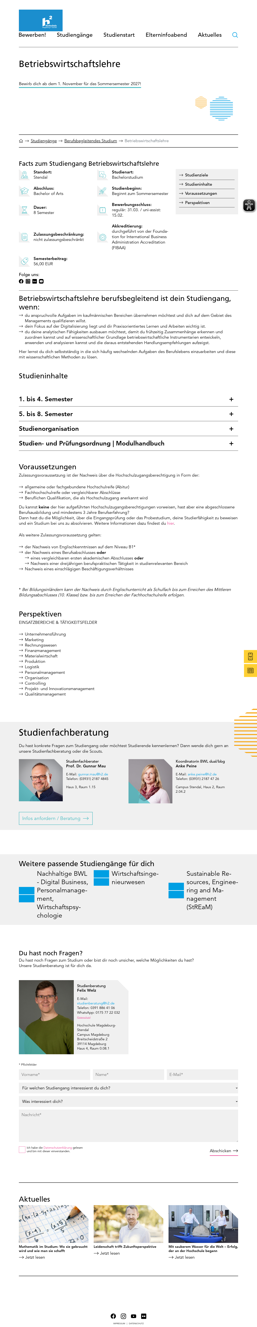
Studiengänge (75, 34)
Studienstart (119, 34)
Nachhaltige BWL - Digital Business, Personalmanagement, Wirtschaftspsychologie (62, 894)
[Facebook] (21, 281)
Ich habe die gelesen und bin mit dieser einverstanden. (55, 1149)
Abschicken (220, 1150)
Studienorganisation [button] (49, 428)
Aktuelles (210, 34)
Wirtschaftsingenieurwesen (135, 878)
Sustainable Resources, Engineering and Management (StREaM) (212, 890)
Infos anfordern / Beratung (51, 818)
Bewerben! (32, 34)
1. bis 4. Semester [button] (46, 399)
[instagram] (28, 281)
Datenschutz (136, 1323)
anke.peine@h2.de (202, 774)
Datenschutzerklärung (58, 1148)
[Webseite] (21, 142)
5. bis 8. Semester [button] (46, 414)
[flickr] (34, 281)
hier (170, 523)
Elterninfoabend (166, 34)
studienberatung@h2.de (96, 1003)
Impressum (119, 1323)
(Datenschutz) (84, 1017)
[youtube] (41, 281)
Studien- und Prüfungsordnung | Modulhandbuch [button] (92, 443)
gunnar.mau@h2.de (93, 774)
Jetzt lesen (35, 1257)
